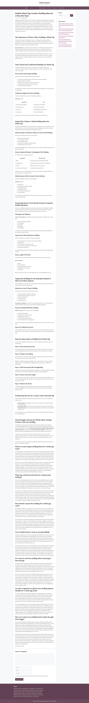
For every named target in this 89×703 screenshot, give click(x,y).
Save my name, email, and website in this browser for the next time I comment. (32, 676)
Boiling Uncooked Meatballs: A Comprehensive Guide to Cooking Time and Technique (65, 41)
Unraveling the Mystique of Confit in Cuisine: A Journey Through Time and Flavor (65, 25)
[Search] (71, 15)
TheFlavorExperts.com (43, 701)
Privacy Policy (61, 7)
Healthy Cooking (42, 7)
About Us (49, 7)
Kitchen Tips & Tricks (33, 7)
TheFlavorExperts (44, 2)
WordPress (54, 701)
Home (26, 7)
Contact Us (55, 7)
